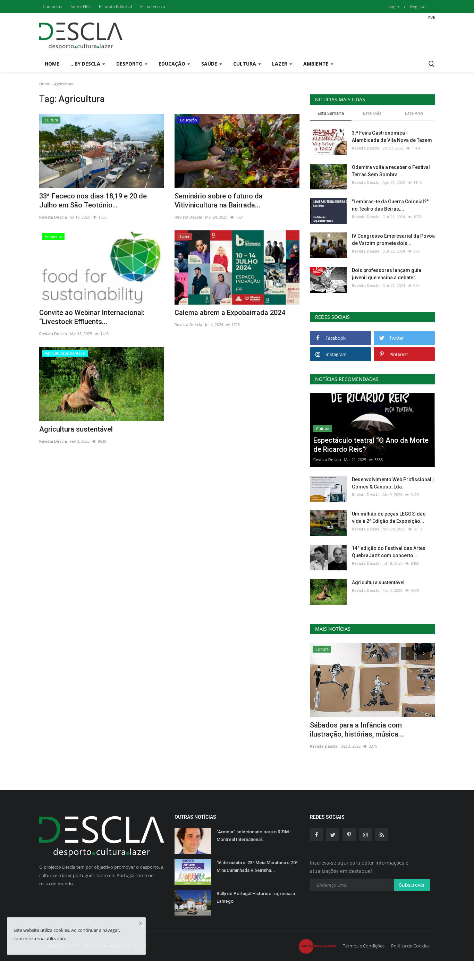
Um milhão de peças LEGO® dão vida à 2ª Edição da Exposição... (389, 517)
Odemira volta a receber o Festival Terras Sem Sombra (391, 170)
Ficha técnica (152, 6)
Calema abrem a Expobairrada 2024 (230, 312)
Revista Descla (53, 217)
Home (52, 63)
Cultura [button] (245, 63)
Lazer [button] (280, 63)
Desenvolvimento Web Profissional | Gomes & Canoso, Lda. (393, 483)
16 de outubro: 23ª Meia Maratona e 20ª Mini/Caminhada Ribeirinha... (257, 866)
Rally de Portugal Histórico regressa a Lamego (256, 897)
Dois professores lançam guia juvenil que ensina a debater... (386, 273)
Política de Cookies (410, 946)
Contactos (52, 6)
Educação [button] (173, 63)
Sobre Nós (80, 6)
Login (394, 6)
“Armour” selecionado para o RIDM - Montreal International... (254, 835)
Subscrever (412, 885)
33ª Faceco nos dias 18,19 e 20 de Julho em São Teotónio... (93, 200)
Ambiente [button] (316, 63)
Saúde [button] (210, 63)
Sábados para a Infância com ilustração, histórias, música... (357, 729)
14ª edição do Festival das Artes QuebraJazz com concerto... (388, 551)
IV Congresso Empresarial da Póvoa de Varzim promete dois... (393, 239)
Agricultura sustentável (76, 429)
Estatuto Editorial (115, 6)
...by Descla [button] (86, 63)
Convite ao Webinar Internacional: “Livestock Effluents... (92, 317)
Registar (418, 6)
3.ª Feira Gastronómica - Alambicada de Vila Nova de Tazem (392, 136)
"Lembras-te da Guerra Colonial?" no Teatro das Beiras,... (390, 205)
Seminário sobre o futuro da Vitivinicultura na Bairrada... (219, 200)
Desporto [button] (130, 63)
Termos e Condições (363, 946)
